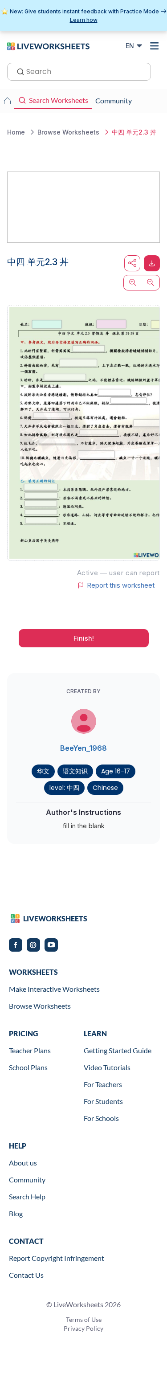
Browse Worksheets (40, 1006)
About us (23, 1162)
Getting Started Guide (117, 1050)
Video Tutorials (107, 1067)
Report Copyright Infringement (56, 1258)
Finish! (83, 638)
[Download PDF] (152, 263)
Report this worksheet (121, 585)
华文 (43, 771)
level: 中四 (64, 787)
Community (27, 1179)
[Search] (18, 70)
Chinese (105, 787)
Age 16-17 (115, 771)
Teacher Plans (30, 1050)
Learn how (84, 19)
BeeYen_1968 (83, 748)
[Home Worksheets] (7, 101)
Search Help (27, 1196)
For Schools (101, 1118)
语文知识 (75, 771)
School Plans (28, 1067)
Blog (16, 1213)
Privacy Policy (83, 1328)
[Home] (48, 45)
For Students (103, 1101)
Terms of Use (84, 1319)
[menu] (154, 46)
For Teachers (103, 1084)
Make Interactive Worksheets (54, 989)
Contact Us (26, 1275)
